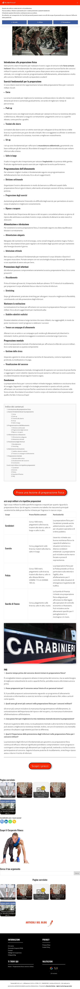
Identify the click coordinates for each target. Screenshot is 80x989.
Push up (14, 416)
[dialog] (40, 13)
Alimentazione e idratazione (16, 435)
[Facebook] (2, 821)
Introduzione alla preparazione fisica (19, 409)
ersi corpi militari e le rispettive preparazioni (21, 465)
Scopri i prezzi (40, 766)
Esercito (14, 470)
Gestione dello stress (18, 458)
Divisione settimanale (18, 428)
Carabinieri (15, 467)
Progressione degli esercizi (20, 430)
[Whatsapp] (10, 821)
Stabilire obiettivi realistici (19, 451)
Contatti (10, 950)
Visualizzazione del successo (20, 460)
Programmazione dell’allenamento (18, 425)
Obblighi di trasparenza (15, 953)
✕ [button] (77, 3)
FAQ (13, 476)
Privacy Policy (46, 945)
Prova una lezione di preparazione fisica (40, 492)
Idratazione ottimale (18, 439)
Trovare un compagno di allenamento (23, 453)
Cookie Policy (46, 947)
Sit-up (14, 420)
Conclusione (15, 463)
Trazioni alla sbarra (18, 418)
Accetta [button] (15, 22)
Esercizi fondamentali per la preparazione (21, 412)
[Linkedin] (6, 821)
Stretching (15, 446)
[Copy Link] (14, 821)
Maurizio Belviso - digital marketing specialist (59, 986)
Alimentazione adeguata (19, 437)
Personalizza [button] (66, 22)
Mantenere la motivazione (16, 449)
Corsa (14, 414)
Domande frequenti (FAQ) (15, 948)
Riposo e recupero (17, 432)
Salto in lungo (16, 423)
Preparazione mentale (15, 456)
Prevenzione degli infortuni (16, 442)
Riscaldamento (16, 444)
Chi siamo (11, 946)
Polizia (14, 472)
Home (10, 966)
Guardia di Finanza (17, 474)
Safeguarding (12, 955)
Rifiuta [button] (41, 22)
